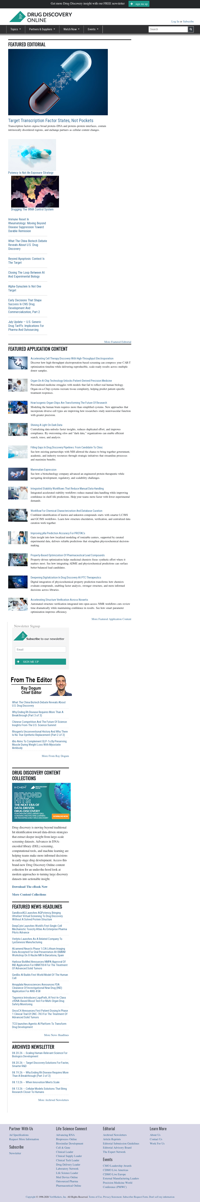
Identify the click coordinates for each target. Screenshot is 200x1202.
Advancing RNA (65, 1135)
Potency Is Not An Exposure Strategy (31, 173)
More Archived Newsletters (53, 1100)
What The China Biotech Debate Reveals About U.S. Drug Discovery (27, 245)
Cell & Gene (63, 1147)
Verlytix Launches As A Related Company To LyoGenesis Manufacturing (37, 940)
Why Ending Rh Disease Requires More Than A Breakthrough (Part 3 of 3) (37, 714)
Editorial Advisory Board (117, 1147)
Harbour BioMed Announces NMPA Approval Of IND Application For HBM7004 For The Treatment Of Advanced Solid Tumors (40, 965)
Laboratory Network (67, 1168)
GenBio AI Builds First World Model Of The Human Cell (40, 976)
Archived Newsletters (115, 1135)
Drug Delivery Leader (68, 1164)
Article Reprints (112, 1139)
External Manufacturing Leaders (121, 1178)
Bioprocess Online (66, 1139)
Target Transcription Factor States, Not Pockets (50, 120)
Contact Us (156, 1139)
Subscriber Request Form (135, 1196)
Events (92, 29)
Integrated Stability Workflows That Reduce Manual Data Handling (67, 488)
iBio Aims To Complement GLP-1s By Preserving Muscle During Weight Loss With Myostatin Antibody (39, 745)
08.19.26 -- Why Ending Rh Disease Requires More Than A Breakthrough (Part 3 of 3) (40, 1074)
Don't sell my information (161, 1196)
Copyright (31, 1196)
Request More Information (24, 1139)
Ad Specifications (19, 1135)
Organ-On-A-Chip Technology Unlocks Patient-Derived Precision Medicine (71, 380)
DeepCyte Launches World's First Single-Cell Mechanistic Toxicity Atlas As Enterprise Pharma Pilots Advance (39, 929)
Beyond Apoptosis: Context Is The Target (26, 260)
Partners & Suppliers (41, 29)
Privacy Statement (112, 1196)
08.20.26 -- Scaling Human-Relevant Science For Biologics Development (39, 1054)
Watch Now (70, 29)
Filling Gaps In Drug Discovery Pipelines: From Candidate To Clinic (67, 447)
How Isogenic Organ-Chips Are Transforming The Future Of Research (69, 403)
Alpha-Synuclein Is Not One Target (24, 288)
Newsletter (15, 1153)
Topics (15, 29)
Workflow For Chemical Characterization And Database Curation (66, 511)
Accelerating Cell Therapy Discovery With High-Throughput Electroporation (72, 358)
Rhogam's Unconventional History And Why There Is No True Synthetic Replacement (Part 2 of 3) (40, 733)
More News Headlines (56, 1035)
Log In (175, 21)
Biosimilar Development (69, 1143)
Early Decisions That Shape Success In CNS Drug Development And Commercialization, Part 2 (25, 306)
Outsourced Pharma (67, 1181)
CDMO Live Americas (115, 1170)
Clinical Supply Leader (69, 1156)
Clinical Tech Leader (67, 1160)
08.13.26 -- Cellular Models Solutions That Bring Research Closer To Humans (39, 1090)
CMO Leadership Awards (117, 1165)
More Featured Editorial (117, 342)
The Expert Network (114, 1152)
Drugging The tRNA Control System (32, 209)
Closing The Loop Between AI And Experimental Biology (26, 274)
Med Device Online (67, 1177)
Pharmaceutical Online (68, 1185)
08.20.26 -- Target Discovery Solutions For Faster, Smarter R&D (40, 1064)
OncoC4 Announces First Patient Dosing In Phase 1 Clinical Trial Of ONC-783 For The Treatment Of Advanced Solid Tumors (40, 1014)
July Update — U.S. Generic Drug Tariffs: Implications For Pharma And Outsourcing (26, 326)
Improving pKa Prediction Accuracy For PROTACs (58, 533)
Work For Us (157, 1143)
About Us (155, 1135)
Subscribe (188, 21)
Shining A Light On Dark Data (46, 425)
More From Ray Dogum (55, 756)
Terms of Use (95, 1196)
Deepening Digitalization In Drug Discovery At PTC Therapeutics (66, 577)
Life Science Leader (67, 1173)
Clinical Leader (64, 1152)
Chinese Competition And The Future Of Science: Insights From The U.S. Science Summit (39, 723)
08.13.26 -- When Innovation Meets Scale (36, 1082)
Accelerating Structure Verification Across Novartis (59, 599)
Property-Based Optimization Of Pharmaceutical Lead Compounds (68, 555)
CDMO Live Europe (114, 1174)
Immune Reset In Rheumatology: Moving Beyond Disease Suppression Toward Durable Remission (27, 225)
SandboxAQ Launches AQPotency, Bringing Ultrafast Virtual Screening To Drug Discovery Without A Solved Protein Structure (37, 916)
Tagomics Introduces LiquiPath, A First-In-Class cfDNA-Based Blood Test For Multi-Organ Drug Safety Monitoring (39, 1001)
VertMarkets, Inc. (58, 1196)
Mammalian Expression (43, 469)
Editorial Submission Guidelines (121, 1143)
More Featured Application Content (111, 619)
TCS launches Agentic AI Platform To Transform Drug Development (39, 1025)
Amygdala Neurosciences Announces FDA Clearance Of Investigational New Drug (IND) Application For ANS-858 (37, 988)
